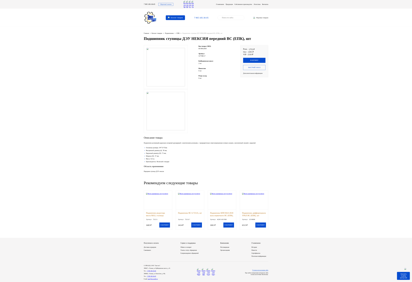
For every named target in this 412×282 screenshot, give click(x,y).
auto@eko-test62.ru (153, 279)
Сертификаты (255, 253)
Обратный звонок (166, 4)
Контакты (265, 4)
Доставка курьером (150, 247)
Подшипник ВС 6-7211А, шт (190, 213)
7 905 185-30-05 (149, 4)
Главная (146, 33)
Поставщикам (224, 247)
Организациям (225, 250)
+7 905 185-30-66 (151, 271)
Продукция (229, 4)
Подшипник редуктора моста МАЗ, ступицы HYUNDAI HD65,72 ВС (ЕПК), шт (156, 214)
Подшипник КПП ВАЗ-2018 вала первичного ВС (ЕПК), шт (221, 214)
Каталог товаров (157, 33)
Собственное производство (243, 4)
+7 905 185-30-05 (151, 276)
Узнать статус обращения (188, 250)
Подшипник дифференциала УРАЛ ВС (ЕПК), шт (254, 214)
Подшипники (169, 33)
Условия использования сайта (260, 270)
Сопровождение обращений (189, 253)
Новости (254, 250)
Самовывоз (147, 250)
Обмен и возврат (185, 247)
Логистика (257, 4)
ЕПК (177, 33)
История (254, 247)
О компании (220, 4)
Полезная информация (258, 256)
